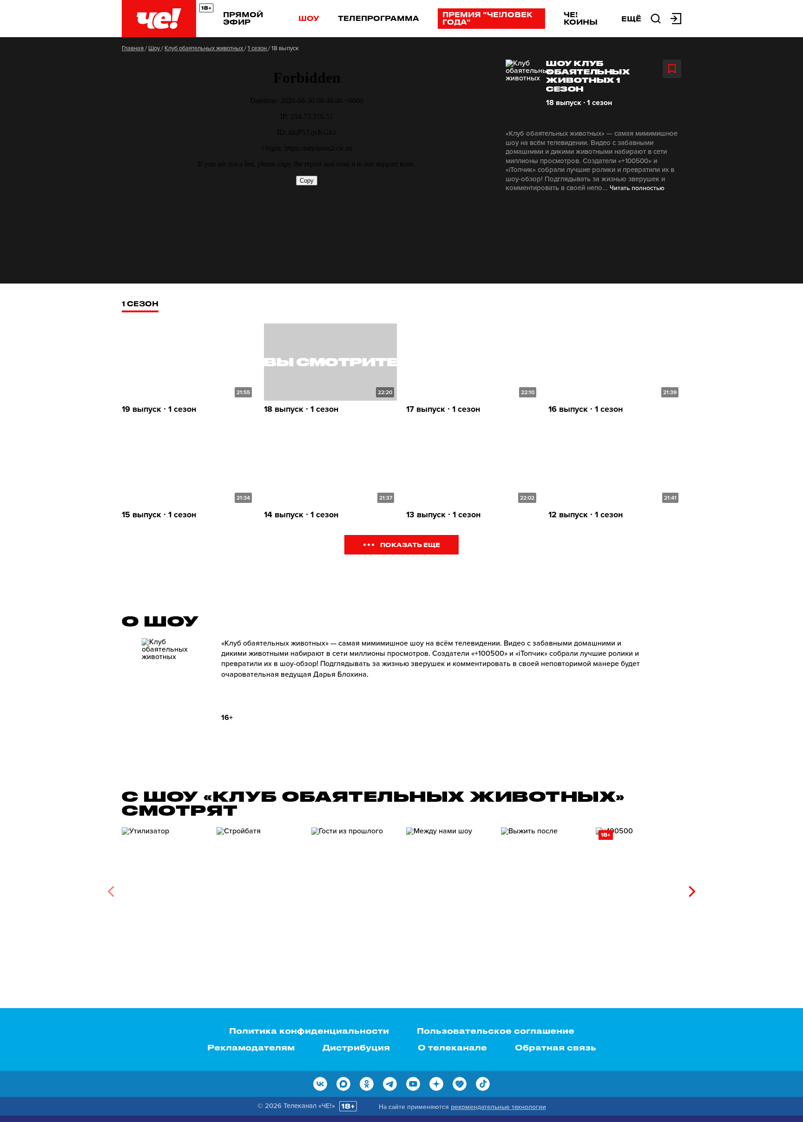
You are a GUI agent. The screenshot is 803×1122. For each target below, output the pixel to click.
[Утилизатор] (164, 888)
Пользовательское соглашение (495, 1030)
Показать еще (410, 544)
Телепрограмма (378, 18)
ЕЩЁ (631, 18)
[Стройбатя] (259, 888)
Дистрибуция (356, 1047)
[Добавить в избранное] (672, 68)
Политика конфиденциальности (309, 1030)
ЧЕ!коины (581, 18)
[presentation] (110, 891)
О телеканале (452, 1047)
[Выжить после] (543, 888)
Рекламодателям (251, 1047)
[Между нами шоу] (449, 888)
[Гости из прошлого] (354, 888)
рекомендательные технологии (498, 1107)
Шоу (308, 18)
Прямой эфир (243, 18)
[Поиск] (656, 17)
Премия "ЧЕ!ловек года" (487, 18)
